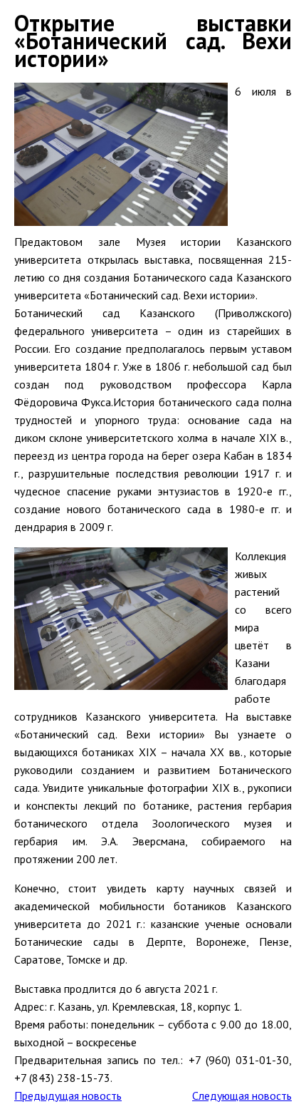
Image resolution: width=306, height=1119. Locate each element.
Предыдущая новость (68, 1095)
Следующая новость (242, 1095)
